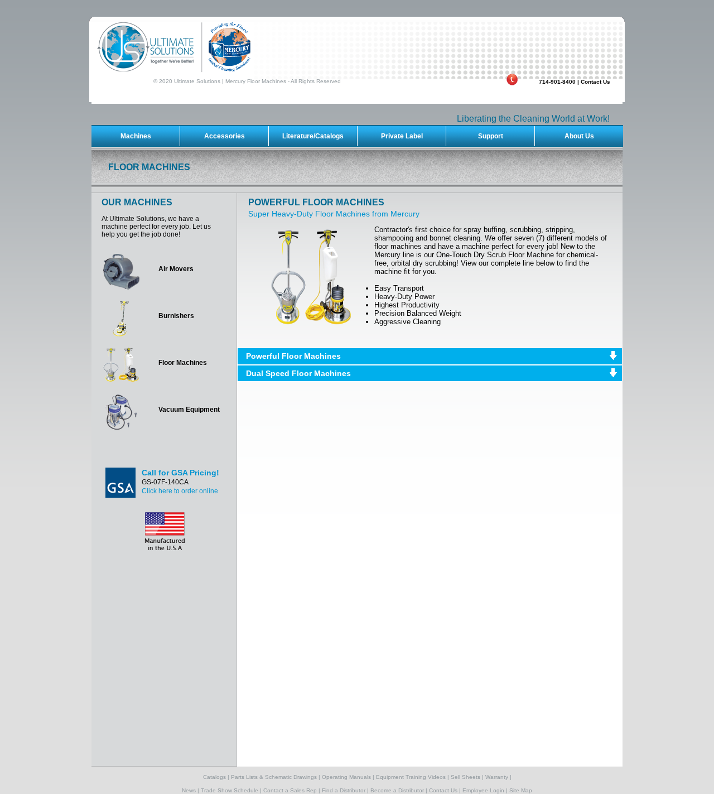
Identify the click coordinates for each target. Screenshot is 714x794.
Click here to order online (180, 491)
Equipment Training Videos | (412, 777)
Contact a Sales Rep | (291, 790)
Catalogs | (216, 777)
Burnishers (176, 316)
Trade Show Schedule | (231, 790)
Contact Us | (445, 790)
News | (190, 790)
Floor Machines (182, 363)
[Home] (357, 47)
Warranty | (498, 777)
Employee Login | (485, 790)
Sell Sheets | (467, 777)
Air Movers (176, 269)
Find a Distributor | (345, 790)
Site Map (520, 790)
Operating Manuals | (348, 777)
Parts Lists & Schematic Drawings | (275, 777)
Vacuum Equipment (189, 409)
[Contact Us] (419, 76)
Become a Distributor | (398, 790)
